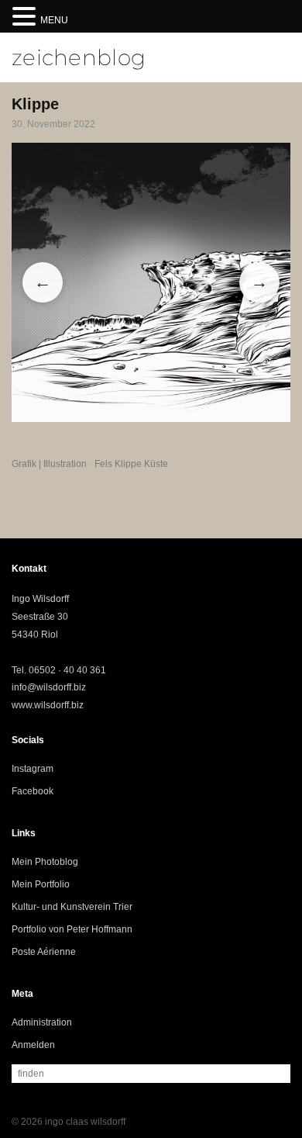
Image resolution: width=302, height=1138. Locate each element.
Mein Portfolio (41, 884)
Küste (156, 463)
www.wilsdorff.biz (48, 705)
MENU (54, 20)
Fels (103, 463)
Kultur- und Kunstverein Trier (72, 906)
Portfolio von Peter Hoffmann (72, 929)
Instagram (32, 768)
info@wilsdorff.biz (49, 687)
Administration (42, 1022)
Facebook (32, 791)
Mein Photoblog (45, 861)
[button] (26, 17)
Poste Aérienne (44, 951)
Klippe (128, 463)
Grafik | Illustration (49, 463)
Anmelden (33, 1044)
